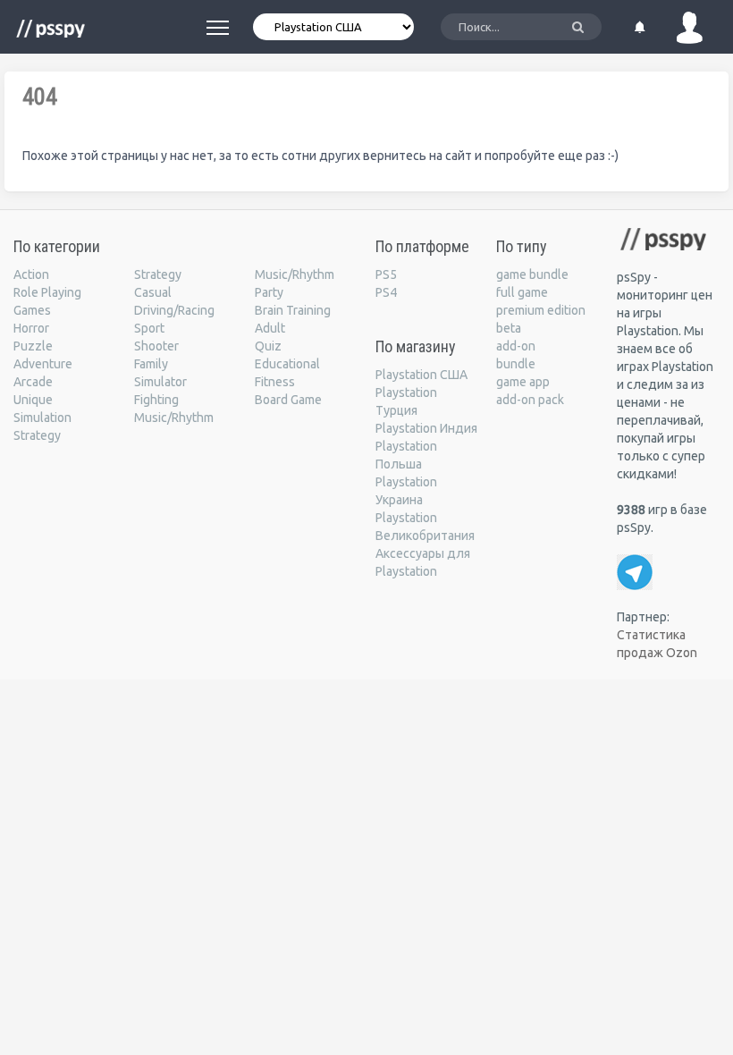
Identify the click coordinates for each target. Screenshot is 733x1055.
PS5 (386, 274)
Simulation (42, 417)
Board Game (288, 399)
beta (508, 328)
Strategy (37, 435)
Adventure (42, 364)
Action (31, 274)
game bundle (532, 274)
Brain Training (293, 310)
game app (523, 382)
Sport (149, 328)
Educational (287, 364)
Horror (31, 328)
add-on (515, 346)
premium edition (541, 310)
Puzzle (33, 346)
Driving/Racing (174, 310)
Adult (270, 328)
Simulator (160, 382)
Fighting (156, 399)
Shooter (156, 346)
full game (522, 292)
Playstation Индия (426, 428)
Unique (33, 399)
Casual (153, 292)
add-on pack (530, 399)
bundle (515, 364)
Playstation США (421, 374)
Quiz (268, 346)
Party (269, 292)
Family (151, 364)
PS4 (386, 292)
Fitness (275, 382)
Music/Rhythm (174, 417)
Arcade (33, 382)
